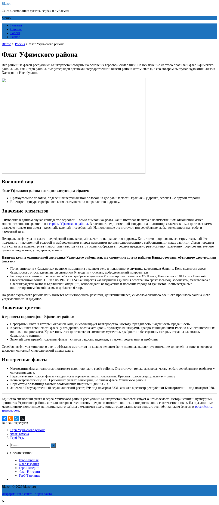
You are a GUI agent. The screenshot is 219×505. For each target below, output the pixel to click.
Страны (16, 29)
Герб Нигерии (29, 468)
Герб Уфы (17, 438)
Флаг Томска (19, 434)
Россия (15, 33)
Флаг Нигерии (29, 471)
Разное (15, 37)
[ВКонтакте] (4, 418)
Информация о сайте (17, 494)
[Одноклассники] (10, 418)
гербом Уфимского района (68, 224)
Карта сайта (43, 494)
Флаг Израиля (29, 464)
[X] (22, 418)
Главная (16, 25)
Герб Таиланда (29, 475)
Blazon (6, 3)
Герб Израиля (28, 460)
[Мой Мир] (16, 418)
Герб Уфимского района (27, 430)
